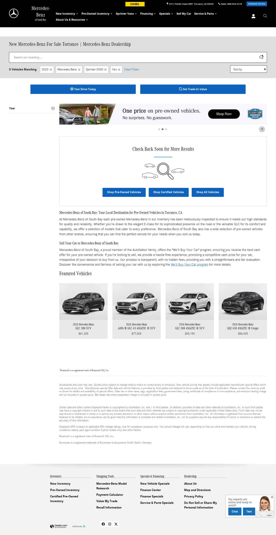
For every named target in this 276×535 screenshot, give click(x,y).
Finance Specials (151, 496)
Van (114, 69)
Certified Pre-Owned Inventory (64, 499)
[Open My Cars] (252, 16)
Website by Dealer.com (58, 526)
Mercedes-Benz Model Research (111, 486)
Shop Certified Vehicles (168, 192)
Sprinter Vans (125, 13)
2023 (45, 69)
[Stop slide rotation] (262, 129)
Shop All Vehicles (207, 192)
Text (249, 511)
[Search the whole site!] (265, 16)
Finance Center (150, 490)
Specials (164, 13)
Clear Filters (131, 69)
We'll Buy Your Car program (189, 264)
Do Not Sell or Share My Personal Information (200, 505)
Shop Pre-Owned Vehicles (124, 192)
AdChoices (77, 526)
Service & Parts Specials (156, 503)
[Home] (14, 13)
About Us (190, 484)
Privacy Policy (193, 496)
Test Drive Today (84, 89)
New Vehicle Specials (155, 484)
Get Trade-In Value (194, 89)
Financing (146, 13)
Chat (235, 511)
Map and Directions (197, 490)
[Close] (272, 497)
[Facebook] (103, 524)
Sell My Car (183, 13)
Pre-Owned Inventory (95, 13)
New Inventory (65, 13)
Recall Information (108, 507)
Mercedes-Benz (67, 69)
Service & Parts (204, 13)
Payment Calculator (109, 495)
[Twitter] (116, 524)
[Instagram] (109, 524)
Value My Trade (107, 501)
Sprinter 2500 (94, 69)
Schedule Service (256, 3)
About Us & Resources (70, 19)
